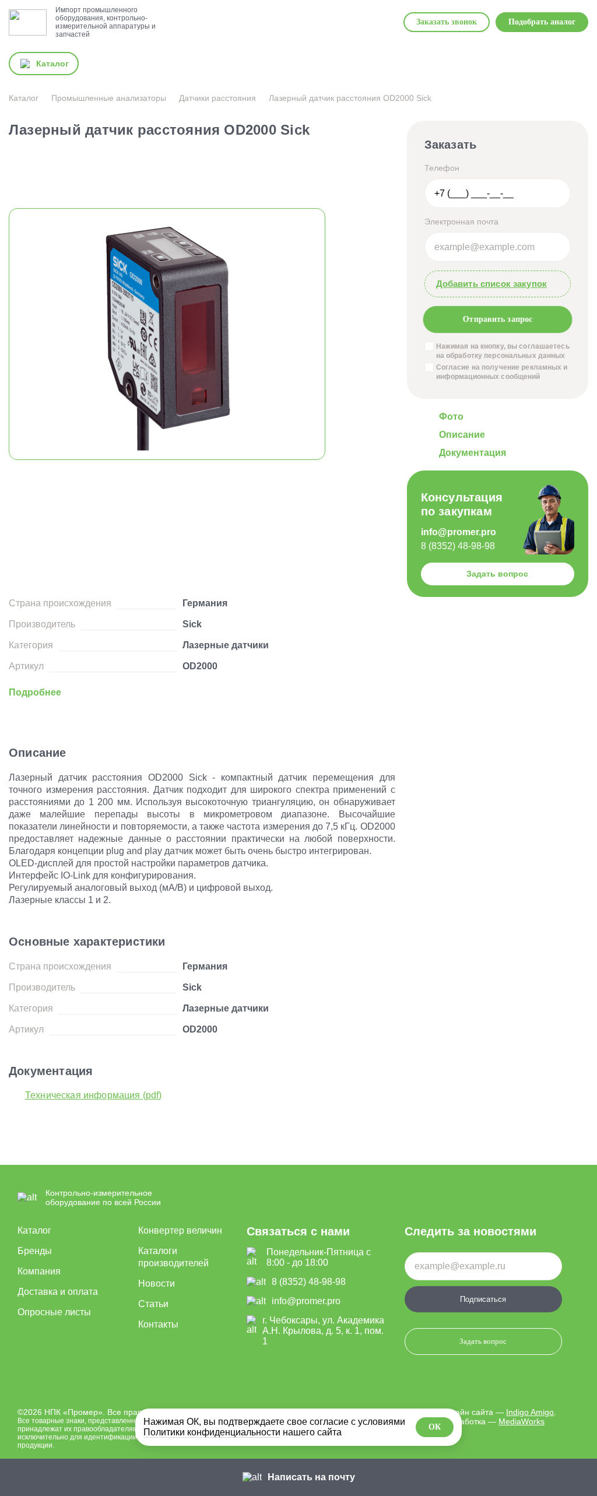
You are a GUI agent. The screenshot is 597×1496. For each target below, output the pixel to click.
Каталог (34, 1230)
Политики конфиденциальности (211, 1432)
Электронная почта (461, 221)
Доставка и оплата (57, 1292)
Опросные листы (54, 1312)
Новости (156, 1283)
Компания (39, 1271)
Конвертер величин (180, 1230)
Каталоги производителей (173, 1257)
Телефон (441, 168)
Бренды (34, 1251)
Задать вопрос (497, 573)
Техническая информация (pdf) (93, 1095)
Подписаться (483, 1299)
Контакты (158, 1324)
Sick (192, 624)
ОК (435, 1427)
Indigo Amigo (530, 1412)
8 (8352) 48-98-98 (458, 546)
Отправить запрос (497, 319)
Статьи (153, 1304)
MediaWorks (521, 1421)
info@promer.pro (458, 532)
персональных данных (524, 356)
